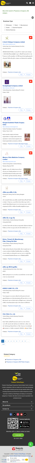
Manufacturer (24, 25)
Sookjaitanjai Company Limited (13, 86)
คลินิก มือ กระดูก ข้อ (9, 218)
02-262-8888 (18, 435)
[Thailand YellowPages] (14, 414)
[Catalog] (30, 37)
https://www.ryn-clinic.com (8, 88)
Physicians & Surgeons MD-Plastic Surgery (18, 143)
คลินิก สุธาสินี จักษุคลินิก (10, 267)
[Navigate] (28, 74)
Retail (16, 25)
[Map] (21, 74)
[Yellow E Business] (11, 414)
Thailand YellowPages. (20, 454)
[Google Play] (26, 426)
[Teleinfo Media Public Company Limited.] (17, 449)
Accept (27, 459)
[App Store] (26, 422)
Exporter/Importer (17, 27)
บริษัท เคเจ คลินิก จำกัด (9, 192)
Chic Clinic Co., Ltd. (9, 314)
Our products (6, 405)
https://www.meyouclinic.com (9, 161)
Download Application (24, 419)
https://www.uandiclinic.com (9, 44)
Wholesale (9, 25)
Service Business (10, 30)
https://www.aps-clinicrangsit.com (10, 126)
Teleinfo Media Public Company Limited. (20, 456)
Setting (23, 459)
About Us (5, 402)
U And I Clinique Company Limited (14, 42)
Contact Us (6, 409)
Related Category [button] (9, 354)
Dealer (8, 27)
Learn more (14, 461)
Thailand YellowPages (17, 382)
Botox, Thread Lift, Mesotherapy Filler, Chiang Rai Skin (13, 240)
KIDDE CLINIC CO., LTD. (10, 288)
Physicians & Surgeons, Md (14, 72)
